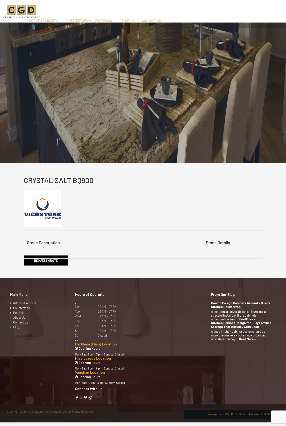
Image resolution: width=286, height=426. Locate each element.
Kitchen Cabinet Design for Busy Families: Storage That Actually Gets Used (242, 324)
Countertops (77, 20)
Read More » (247, 319)
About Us (127, 20)
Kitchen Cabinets (43, 20)
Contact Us (151, 20)
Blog (16, 327)
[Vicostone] (42, 208)
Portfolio (103, 20)
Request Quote (46, 260)
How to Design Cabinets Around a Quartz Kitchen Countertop (240, 305)
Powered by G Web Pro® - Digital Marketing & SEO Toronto (243, 414)
